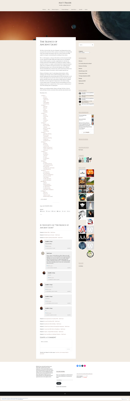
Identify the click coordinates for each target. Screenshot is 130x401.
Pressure (45, 107)
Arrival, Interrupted (47, 180)
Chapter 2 (44, 105)
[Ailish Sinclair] (90, 214)
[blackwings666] (90, 246)
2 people (51, 265)
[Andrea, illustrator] (90, 222)
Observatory (46, 99)
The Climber (46, 177)
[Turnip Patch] (90, 254)
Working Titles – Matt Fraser (49, 232)
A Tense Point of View (83, 73)
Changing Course (47, 140)
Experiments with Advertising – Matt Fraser (52, 323)
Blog (49, 9)
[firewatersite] (90, 173)
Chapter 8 (44, 161)
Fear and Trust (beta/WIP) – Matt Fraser (52, 321)
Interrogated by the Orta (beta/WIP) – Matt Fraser (54, 318)
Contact (86, 9)
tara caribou (84, 92)
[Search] (92, 44)
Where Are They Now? (48, 147)
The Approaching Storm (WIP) (84, 75)
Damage (45, 127)
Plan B (45, 182)
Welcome (44, 9)
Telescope (46, 150)
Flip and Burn (46, 102)
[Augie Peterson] (82, 238)
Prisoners (45, 155)
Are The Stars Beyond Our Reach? (85, 63)
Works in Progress (55, 9)
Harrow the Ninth (82, 119)
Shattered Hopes (47, 196)
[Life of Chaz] (82, 173)
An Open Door (46, 171)
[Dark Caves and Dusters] (82, 215)
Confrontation (46, 158)
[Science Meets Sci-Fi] (82, 230)
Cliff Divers (46, 154)
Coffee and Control (47, 178)
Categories (81, 51)
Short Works (73, 9)
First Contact (46, 135)
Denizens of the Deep (48, 137)
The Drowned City (47, 169)
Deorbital (45, 112)
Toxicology (46, 116)
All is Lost (46, 193)
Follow (59, 383)
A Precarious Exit (47, 188)
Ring (45, 101)
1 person (50, 246)
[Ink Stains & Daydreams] (90, 189)
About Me (80, 9)
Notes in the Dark (47, 128)
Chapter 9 (44, 170)
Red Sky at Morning (47, 133)
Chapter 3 (44, 113)
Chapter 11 (44, 191)
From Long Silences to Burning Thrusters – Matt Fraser (55, 334)
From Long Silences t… (85, 101)
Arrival (45, 97)
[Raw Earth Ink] (82, 205)
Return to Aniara (47, 195)
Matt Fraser (65, 3)
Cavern (45, 121)
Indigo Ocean (46, 124)
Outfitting (46, 129)
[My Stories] (90, 230)
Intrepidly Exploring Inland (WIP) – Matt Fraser (53, 237)
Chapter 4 (44, 122)
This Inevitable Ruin (82, 115)
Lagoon (45, 114)
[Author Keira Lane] (82, 246)
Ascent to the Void (47, 176)
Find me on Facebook (83, 139)
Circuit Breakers (47, 173)
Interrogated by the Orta (48, 165)
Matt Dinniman (81, 116)
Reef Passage (46, 131)
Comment (68, 349)
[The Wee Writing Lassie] (90, 197)
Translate (85, 377)
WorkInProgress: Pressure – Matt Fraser (52, 234)
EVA (45, 109)
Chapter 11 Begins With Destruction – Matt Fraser (53, 331)
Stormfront (46, 120)
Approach (46, 98)
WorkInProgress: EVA (83, 71)
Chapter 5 (44, 132)
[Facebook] (77, 366)
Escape (45, 162)
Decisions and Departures (48, 174)
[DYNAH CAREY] (90, 205)
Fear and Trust (46, 166)
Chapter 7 (44, 151)
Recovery (45, 192)
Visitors (45, 156)
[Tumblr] (82, 366)
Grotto (45, 159)
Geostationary (46, 103)
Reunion (45, 143)
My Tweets (81, 149)
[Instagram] (85, 366)
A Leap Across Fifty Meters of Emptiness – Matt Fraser (54, 329)
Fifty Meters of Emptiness (49, 189)
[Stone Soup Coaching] (82, 181)
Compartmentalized (47, 185)
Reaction (45, 106)
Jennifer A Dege (48, 241)
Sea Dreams (46, 136)
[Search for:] (86, 44)
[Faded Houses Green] (90, 181)
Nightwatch (46, 139)
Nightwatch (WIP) (82, 80)
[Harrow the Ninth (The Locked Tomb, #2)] (93, 121)
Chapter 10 (44, 181)
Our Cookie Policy (20, 399)
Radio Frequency (47, 184)
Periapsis (45, 110)
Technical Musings (64, 9)
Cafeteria (45, 152)
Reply (70, 248)
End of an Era (81, 83)
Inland (45, 118)
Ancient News (46, 146)
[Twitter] (80, 366)
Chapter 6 (44, 141)
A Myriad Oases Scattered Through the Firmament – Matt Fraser (57, 326)
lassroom (46, 144)
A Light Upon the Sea (48, 163)
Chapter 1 (44, 95)
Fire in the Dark (47, 125)
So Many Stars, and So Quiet (49, 167)
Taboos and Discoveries (48, 148)
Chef (45, 117)
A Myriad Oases (47, 186)
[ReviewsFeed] (90, 238)
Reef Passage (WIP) (90, 103)
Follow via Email (60, 371)
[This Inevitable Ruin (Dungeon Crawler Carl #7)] (93, 117)
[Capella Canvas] (82, 197)
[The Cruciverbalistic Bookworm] (82, 189)
